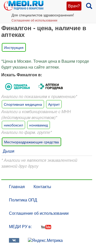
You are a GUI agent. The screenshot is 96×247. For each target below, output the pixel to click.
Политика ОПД (23, 200)
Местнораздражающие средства (31, 141)
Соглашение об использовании (34, 20)
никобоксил (13, 124)
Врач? (74, 6)
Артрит (54, 104)
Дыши (8, 151)
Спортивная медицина (23, 104)
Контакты (42, 186)
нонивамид (38, 124)
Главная (17, 186)
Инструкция (14, 47)
